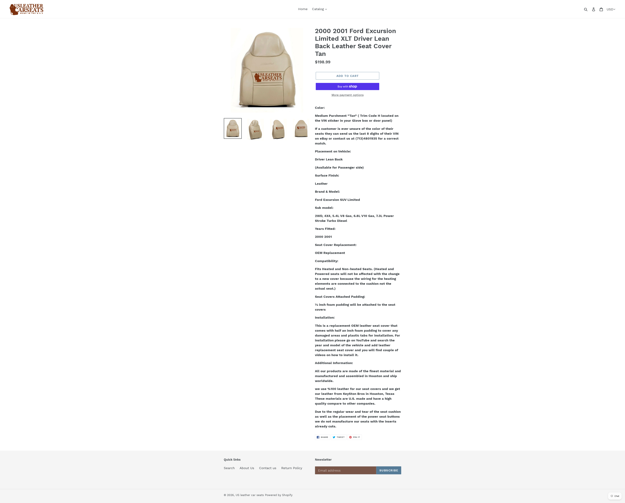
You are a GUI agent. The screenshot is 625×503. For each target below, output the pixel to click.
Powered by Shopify (278, 495)
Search (229, 468)
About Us (247, 468)
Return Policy (291, 468)
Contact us (267, 468)
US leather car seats (250, 495)
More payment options (348, 95)
